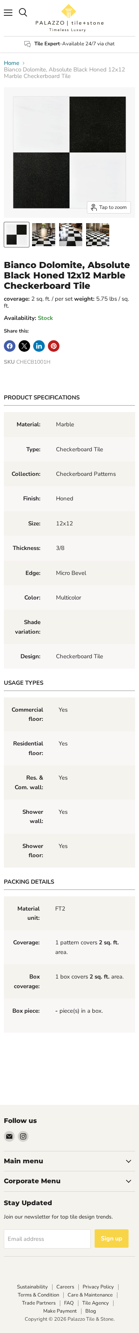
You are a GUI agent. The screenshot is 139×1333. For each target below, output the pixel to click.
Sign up (111, 1238)
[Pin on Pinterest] (53, 346)
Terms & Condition (38, 1295)
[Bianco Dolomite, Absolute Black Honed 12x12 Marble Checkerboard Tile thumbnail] (16, 234)
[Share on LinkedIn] (39, 346)
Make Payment (60, 1311)
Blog (90, 1311)
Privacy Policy (98, 1286)
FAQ (69, 1303)
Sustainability (32, 1286)
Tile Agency (95, 1303)
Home (11, 63)
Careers (65, 1286)
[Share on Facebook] (9, 346)
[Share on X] (24, 346)
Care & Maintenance (90, 1295)
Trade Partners (39, 1303)
